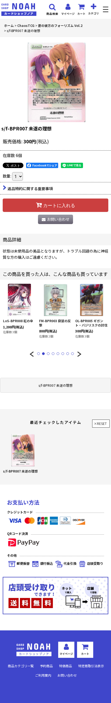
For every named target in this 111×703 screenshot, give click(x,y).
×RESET (100, 423)
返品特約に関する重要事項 (30, 188)
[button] (106, 10)
